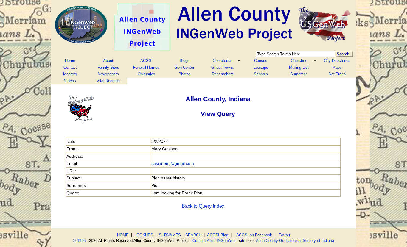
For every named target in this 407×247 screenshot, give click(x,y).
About (108, 60)
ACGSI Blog (217, 235)
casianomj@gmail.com (172, 163)
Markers (70, 74)
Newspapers (108, 74)
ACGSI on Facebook (253, 235)
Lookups (261, 67)
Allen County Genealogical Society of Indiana (295, 240)
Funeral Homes (146, 67)
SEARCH (193, 235)
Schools (261, 74)
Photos (184, 74)
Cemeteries (222, 60)
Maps (337, 67)
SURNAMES (170, 235)
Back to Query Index (203, 206)
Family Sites (108, 67)
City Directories (337, 60)
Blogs (184, 60)
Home (70, 60)
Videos (70, 81)
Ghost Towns (222, 67)
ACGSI (146, 60)
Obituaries (146, 74)
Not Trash (337, 74)
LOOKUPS (143, 235)
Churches (299, 60)
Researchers (223, 74)
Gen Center (184, 67)
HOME (123, 235)
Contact (70, 67)
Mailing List (299, 67)
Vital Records (108, 81)
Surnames (299, 74)
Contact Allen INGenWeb (213, 240)
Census (260, 60)
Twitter (284, 235)
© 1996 (79, 240)
